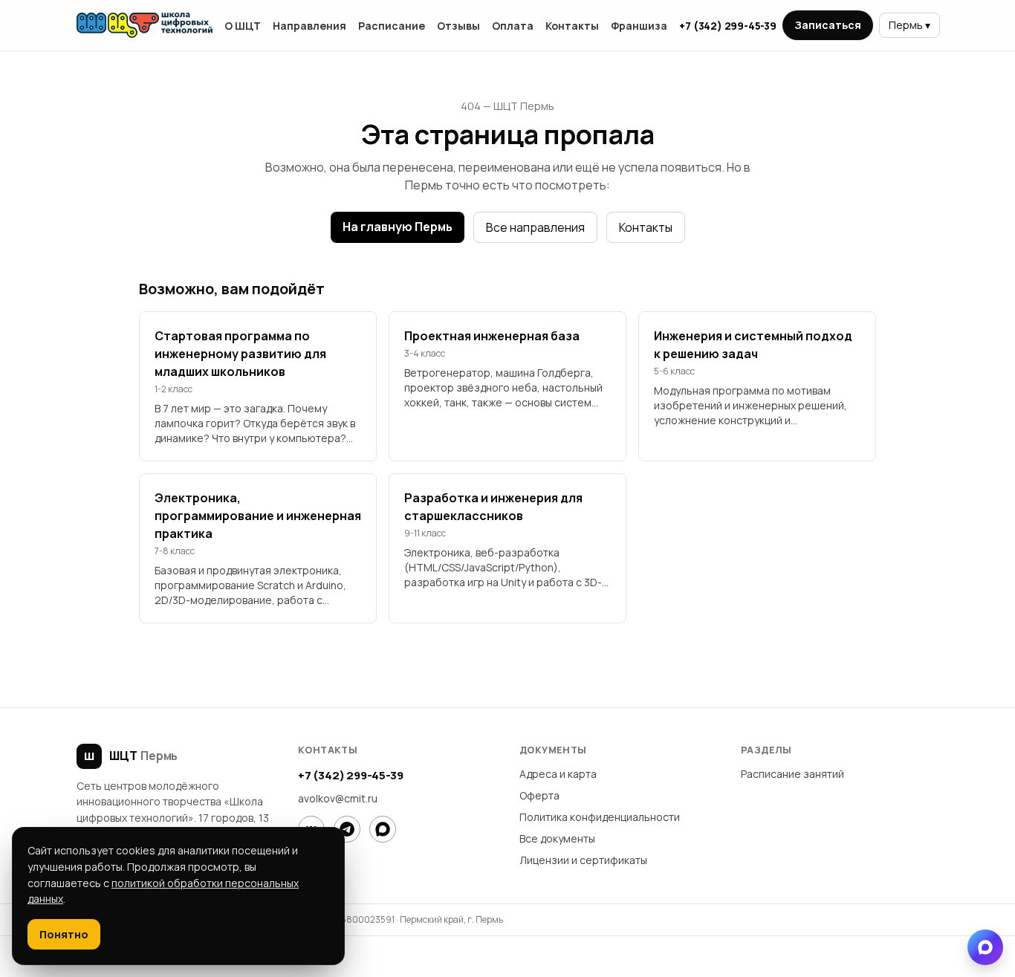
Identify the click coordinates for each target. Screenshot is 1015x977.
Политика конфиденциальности (599, 817)
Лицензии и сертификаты (583, 860)
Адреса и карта (558, 774)
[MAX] (382, 829)
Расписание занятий (792, 774)
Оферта (539, 795)
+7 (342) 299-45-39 (727, 26)
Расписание (391, 26)
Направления (309, 26)
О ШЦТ (242, 26)
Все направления (535, 227)
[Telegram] (347, 829)
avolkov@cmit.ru (337, 798)
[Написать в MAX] (985, 947)
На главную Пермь (398, 226)
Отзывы (458, 26)
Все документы (557, 838)
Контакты (572, 26)
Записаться (827, 25)
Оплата (513, 26)
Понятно (63, 934)
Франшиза (639, 26)
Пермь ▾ (909, 25)
